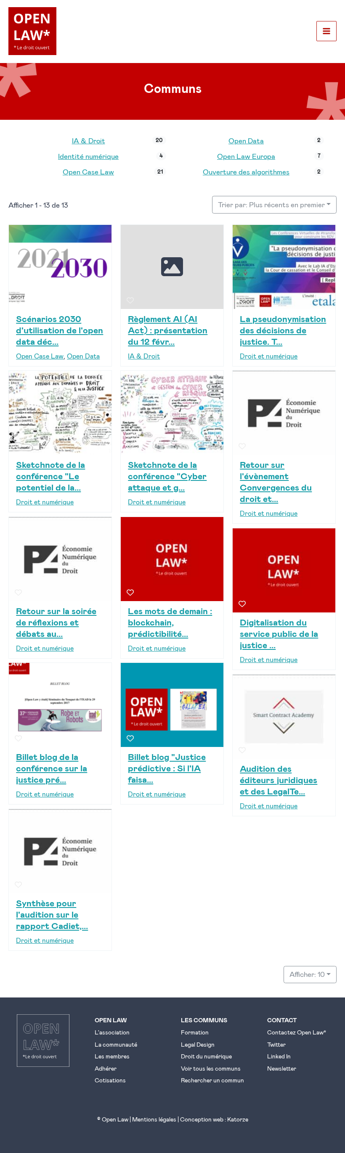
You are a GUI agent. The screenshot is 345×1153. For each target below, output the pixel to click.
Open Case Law (88, 171)
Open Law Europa (246, 156)
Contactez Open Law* (296, 1032)
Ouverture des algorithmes (246, 171)
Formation (195, 1032)
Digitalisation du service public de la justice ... (279, 633)
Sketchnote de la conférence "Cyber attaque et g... (167, 475)
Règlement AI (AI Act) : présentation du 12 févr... (167, 329)
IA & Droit (88, 140)
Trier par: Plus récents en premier (271, 204)
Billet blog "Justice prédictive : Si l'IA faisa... (167, 767)
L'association (112, 1032)
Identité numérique (88, 156)
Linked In (279, 1056)
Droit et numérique (268, 356)
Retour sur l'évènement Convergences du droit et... (276, 481)
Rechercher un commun (212, 1080)
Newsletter (281, 1068)
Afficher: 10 (307, 974)
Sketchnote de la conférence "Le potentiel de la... (50, 475)
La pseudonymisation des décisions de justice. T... (283, 329)
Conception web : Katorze (214, 1119)
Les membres (112, 1056)
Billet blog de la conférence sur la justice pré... (51, 767)
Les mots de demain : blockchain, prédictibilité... (170, 621)
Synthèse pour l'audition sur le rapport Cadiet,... (52, 914)
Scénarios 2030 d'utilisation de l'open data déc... (59, 329)
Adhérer (106, 1068)
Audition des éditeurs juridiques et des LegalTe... (278, 779)
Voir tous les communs (211, 1068)
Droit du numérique (206, 1056)
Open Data (246, 140)
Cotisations (110, 1080)
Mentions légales (154, 1119)
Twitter (276, 1044)
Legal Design (198, 1044)
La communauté (116, 1044)
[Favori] (18, 300)
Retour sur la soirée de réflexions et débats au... (56, 621)
